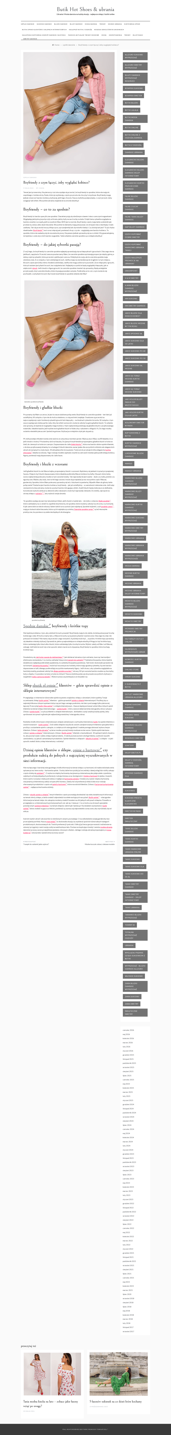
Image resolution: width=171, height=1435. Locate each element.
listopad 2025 (128, 1059)
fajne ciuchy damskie (131, 208)
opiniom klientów (42, 806)
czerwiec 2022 (128, 1228)
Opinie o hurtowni (90, 776)
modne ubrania (106, 827)
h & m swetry (132, 278)
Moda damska (91, 24)
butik (95, 722)
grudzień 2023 (128, 1154)
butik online (131, 127)
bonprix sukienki (134, 88)
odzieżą (39, 493)
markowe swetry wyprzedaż (134, 529)
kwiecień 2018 (128, 1315)
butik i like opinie (45, 706)
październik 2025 (129, 1063)
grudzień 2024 (128, 1104)
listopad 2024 (128, 1109)
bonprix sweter (133, 96)
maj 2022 (126, 1232)
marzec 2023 (128, 1191)
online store (132, 669)
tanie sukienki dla (134, 866)
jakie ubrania (43, 730)
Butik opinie (66, 733)
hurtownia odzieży (71, 779)
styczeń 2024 (128, 1150)
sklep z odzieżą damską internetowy (133, 763)
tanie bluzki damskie (131, 830)
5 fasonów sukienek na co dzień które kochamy (116, 1401)
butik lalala (131, 110)
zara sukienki (132, 996)
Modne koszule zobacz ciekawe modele (100, 844)
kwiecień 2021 (128, 1286)
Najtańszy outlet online (134, 640)
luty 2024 (126, 1146)
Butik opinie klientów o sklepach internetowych (44, 29)
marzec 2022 (128, 1241)
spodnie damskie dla (134, 774)
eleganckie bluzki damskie (134, 161)
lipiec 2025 (127, 1076)
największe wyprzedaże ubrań (135, 650)
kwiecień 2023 (128, 1187)
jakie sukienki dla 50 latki (134, 342)
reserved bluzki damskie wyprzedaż (133, 728)
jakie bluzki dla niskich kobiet (133, 314)
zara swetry (131, 1004)
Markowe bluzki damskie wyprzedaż (133, 481)
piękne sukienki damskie (133, 706)
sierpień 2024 (128, 1121)
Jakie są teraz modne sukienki (133, 390)
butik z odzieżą (133, 145)
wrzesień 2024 (128, 1117)
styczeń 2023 (128, 1199)
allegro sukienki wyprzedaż (134, 56)
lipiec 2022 (127, 1224)
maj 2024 (126, 1133)
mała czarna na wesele (41, 677)
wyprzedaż (50, 821)
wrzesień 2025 (128, 1067)
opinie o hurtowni (86, 750)
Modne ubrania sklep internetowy (135, 592)
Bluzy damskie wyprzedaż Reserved (132, 78)
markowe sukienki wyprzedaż (134, 519)
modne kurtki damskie (132, 574)
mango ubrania (133, 471)
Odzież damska (115, 35)
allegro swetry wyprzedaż (133, 66)
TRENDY (102, 24)
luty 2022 (126, 1245)
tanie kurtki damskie (131, 840)
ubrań (34, 268)
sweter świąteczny (131, 819)
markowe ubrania (134, 538)
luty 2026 (126, 1047)
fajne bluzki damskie (131, 197)
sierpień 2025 (128, 1071)
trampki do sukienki (75, 660)
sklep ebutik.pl (133, 753)
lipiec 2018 (127, 1307)
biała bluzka (76, 444)
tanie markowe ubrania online (133, 850)
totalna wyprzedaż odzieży (131, 935)
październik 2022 (129, 1212)
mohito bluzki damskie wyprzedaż (132, 604)
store (128, 783)
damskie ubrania (134, 152)
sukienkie (130, 791)
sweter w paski (133, 811)
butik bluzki (131, 103)
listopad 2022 (128, 1208)
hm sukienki (131, 298)
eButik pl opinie (92, 738)
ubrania (129, 945)
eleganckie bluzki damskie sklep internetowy (134, 173)
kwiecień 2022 (128, 1236)
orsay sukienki (132, 677)
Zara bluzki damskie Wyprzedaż (131, 986)
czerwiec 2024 (128, 1129)
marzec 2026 (128, 1042)
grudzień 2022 (128, 1203)
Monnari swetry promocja (133, 630)
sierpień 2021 (128, 1269)
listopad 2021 (128, 1257)
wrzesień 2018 (128, 1298)
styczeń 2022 (128, 1249)
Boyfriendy (37, 230)
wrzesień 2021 (128, 1265)
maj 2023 (126, 1183)
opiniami (40, 773)
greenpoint (131, 271)
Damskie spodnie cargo (83, 509)
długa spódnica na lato (62, 671)
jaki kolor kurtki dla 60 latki (134, 413)
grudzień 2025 (128, 1055)
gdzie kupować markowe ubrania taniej (134, 247)
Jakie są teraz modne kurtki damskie (132, 379)
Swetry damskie (30, 39)
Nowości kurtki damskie (133, 660)
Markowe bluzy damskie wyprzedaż (133, 494)
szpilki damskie (27, 24)
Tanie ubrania (132, 907)
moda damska (132, 566)
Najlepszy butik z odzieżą (80, 29)
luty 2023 (126, 1195)
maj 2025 (126, 1084)
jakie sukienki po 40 (135, 351)
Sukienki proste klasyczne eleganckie (133, 801)
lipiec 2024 (127, 1125)
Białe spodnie (104, 501)
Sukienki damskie (44, 24)
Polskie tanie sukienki (132, 716)
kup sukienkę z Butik (132, 434)
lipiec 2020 (127, 1294)
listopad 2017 (128, 1327)
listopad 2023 (128, 1158)
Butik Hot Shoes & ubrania (85, 9)
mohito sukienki (133, 614)
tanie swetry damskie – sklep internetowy (133, 897)
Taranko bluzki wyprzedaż (133, 916)
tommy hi (130, 925)
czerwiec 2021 (128, 1278)
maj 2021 (126, 1282)
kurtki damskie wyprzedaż (133, 444)
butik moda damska (131, 118)
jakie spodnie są (133, 333)
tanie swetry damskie (132, 885)
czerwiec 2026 (128, 1030)
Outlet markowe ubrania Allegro (134, 695)
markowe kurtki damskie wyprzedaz (134, 507)
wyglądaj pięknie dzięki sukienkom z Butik (135, 956)
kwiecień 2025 (128, 1088)
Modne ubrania (115, 24)
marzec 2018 (128, 1319)
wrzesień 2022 (128, 1216)
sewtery (129, 745)
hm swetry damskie (135, 306)
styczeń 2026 (128, 1051)
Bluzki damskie (61, 24)
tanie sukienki (132, 859)
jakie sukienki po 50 (135, 358)
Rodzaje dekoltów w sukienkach (109, 29)
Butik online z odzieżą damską (133, 136)
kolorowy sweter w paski (134, 424)
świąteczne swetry (131, 1012)
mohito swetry (133, 621)
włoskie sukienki (134, 976)
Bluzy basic (138, 35)
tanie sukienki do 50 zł (134, 875)
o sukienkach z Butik (133, 685)
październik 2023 (129, 1162)
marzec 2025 (128, 1092)
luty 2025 (126, 1096)
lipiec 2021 (127, 1274)
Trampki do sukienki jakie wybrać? (36, 844)
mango (128, 463)
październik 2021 (129, 1261)
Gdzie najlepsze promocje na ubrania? (133, 261)
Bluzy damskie (76, 24)
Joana (41, 188)
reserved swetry (134, 738)
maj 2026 (126, 1034)
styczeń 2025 (128, 1100)
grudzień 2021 (128, 1253)
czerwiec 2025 (128, 1080)
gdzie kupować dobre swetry (133, 235)
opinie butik (61, 709)
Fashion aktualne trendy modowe (83, 35)
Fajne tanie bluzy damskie (134, 218)
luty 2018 (126, 1323)
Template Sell (102, 1429)
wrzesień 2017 (128, 1331)
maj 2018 (126, 1311)
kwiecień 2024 (128, 1137)
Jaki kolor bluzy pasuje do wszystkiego (133, 402)
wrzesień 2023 (128, 1166)
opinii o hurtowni (59, 784)
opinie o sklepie (78, 700)
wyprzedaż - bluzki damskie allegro (135, 967)
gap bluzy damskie (135, 227)
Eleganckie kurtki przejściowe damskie (134, 186)
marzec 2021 (128, 1290)
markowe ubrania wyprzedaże (134, 557)
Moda (104, 35)
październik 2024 (129, 1113)
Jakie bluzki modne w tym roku (135, 324)
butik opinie (43, 700)
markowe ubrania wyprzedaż (134, 546)
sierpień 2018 (128, 1302)
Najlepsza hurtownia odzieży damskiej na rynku (44, 35)
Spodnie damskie (35, 626)
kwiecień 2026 (128, 1038)
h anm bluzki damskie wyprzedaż (132, 288)
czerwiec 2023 (128, 1179)
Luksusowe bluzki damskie (134, 454)
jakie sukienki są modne (133, 367)
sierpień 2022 (128, 1220)
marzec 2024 (128, 1142)
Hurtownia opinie (132, 24)
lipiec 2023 (127, 1175)
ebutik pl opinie (44, 685)
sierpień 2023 (128, 1170)
